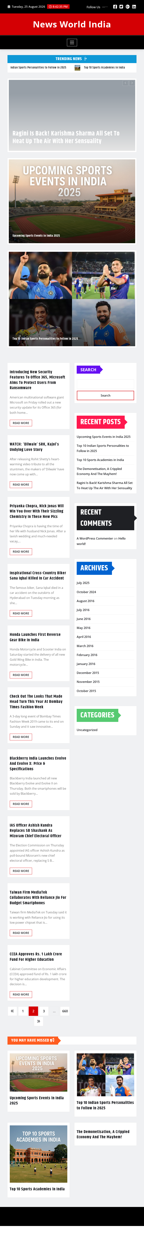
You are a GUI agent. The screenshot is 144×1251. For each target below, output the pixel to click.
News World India (72, 24)
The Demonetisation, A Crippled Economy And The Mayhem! (103, 1158)
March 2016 (85, 669)
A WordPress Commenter (95, 562)
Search (88, 393)
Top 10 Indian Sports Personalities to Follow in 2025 (45, 362)
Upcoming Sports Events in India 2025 (36, 259)
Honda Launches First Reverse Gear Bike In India (35, 661)
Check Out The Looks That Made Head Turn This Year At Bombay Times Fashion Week (36, 725)
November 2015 (88, 705)
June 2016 (84, 642)
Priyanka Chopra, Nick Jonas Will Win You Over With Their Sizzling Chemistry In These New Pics (37, 534)
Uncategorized (87, 753)
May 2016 (83, 651)
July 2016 (83, 633)
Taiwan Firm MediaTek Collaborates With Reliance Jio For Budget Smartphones (38, 921)
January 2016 (86, 687)
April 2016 (84, 660)
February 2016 (87, 678)
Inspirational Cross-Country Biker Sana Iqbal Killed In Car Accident (38, 599)
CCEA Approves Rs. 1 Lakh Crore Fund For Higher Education (36, 980)
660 (65, 1034)
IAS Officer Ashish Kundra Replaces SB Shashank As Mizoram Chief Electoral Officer (36, 854)
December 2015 (88, 696)
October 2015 (86, 714)
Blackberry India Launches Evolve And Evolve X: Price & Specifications (38, 787)
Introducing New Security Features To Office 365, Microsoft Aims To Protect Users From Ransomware (37, 403)
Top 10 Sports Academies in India (100, 483)
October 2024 (86, 615)
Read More (21, 446)
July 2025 (83, 606)
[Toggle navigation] (72, 42)
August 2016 (85, 624)
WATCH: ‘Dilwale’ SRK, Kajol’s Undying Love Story (34, 470)
